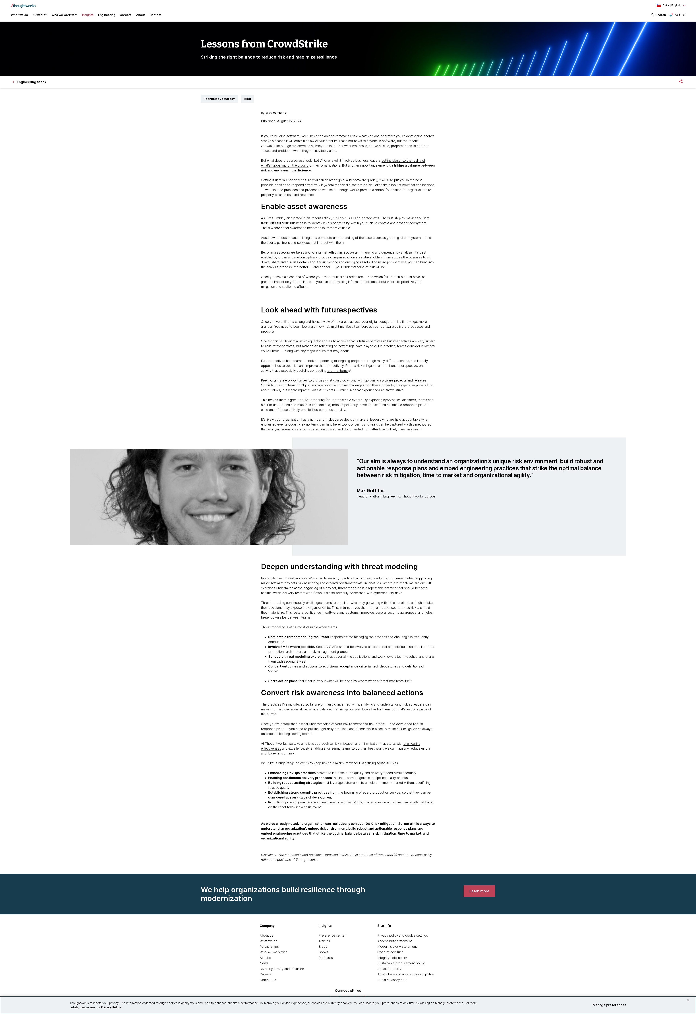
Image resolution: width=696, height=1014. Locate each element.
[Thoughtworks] (23, 4)
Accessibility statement (394, 941)
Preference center (332, 935)
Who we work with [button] (64, 15)
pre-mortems (337, 370)
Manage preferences (609, 1005)
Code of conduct (390, 952)
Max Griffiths (276, 113)
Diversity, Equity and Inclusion (282, 969)
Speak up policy (389, 969)
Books (323, 952)
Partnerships (269, 946)
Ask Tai (680, 14)
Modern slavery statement (397, 946)
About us (266, 935)
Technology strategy (219, 99)
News (264, 963)
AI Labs (265, 958)
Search (660, 15)
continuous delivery (298, 778)
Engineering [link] (106, 15)
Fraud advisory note (392, 980)
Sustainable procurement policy (401, 963)
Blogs (323, 946)
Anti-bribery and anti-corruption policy (405, 974)
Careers (266, 974)
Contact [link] (155, 15)
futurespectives (370, 341)
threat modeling (296, 578)
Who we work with (273, 952)
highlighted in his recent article (308, 218)
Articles (324, 941)
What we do (268, 941)
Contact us (268, 980)
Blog (247, 99)
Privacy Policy (111, 1007)
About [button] (140, 15)
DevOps (293, 773)
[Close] (688, 1000)
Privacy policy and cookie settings (402, 935)
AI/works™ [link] (39, 15)
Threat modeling (273, 603)
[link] (479, 891)
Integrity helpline (389, 958)
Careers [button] (126, 15)
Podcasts (326, 958)
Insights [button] (88, 15)
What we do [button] (19, 15)
